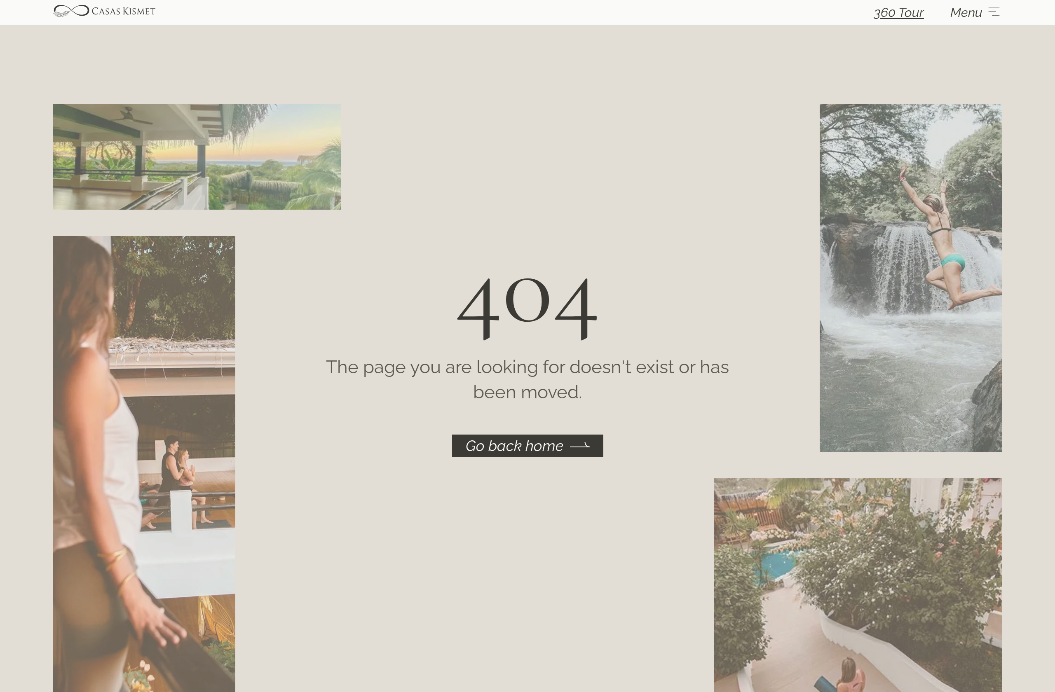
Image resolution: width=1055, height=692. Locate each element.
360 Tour (899, 12)
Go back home (514, 445)
